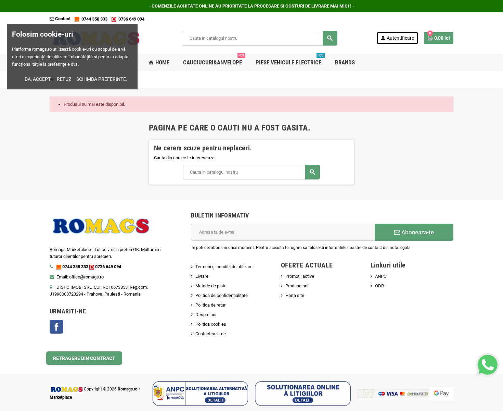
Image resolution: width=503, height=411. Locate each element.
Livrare (201, 276)
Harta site (294, 295)
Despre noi (205, 314)
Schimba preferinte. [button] (101, 79)
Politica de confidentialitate (221, 295)
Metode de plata (211, 285)
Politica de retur (210, 305)
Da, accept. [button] (38, 79)
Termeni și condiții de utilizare (224, 266)
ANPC (380, 276)
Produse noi (296, 285)
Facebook (56, 327)
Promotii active (299, 276)
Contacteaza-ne (210, 333)
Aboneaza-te (417, 232)
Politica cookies (210, 324)
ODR (379, 285)
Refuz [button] (64, 79)
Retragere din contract (84, 358)
